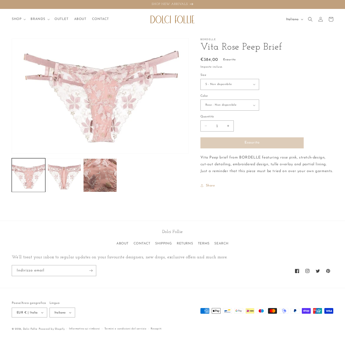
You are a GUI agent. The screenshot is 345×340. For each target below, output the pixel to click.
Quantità (207, 116)
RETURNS (185, 243)
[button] (18, 19)
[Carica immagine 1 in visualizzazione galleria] (28, 175)
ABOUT (122, 243)
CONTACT (142, 243)
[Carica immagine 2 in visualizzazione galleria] (64, 175)
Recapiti (156, 329)
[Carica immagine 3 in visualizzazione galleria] (100, 175)
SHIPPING (163, 243)
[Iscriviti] (91, 270)
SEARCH (221, 243)
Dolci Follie (30, 329)
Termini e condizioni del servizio (125, 329)
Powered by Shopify (52, 329)
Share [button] (210, 185)
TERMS (204, 243)
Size (203, 75)
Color (204, 95)
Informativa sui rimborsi (84, 329)
